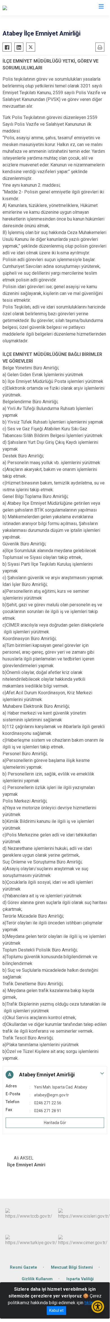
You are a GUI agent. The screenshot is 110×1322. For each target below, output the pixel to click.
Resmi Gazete (23, 1267)
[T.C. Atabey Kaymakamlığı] (27, 7)
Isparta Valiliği (80, 1279)
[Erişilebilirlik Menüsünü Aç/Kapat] (97, 1306)
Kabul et (56, 1310)
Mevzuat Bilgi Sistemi (72, 1267)
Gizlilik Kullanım (37, 1279)
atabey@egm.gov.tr (51, 1095)
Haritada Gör (55, 1122)
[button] (55, 1075)
